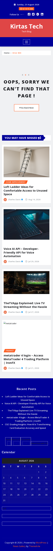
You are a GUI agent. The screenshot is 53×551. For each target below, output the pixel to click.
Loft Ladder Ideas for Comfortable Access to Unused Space (25, 190)
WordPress (41, 542)
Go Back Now (27, 107)
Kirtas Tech (26, 26)
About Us (15, 439)
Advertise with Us (39, 443)
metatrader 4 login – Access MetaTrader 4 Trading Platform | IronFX (26, 359)
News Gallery (19, 546)
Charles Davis (14, 199)
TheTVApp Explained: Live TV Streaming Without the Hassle (25, 305)
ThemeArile (34, 546)
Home (7, 53)
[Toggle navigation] (26, 41)
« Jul (4, 508)
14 (32, 483)
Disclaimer (26, 439)
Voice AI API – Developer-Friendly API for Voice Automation (21, 252)
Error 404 (17, 53)
